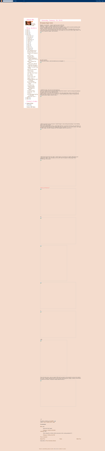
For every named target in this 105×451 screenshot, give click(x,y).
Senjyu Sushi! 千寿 (31, 76)
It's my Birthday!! (30, 81)
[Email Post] (55, 421)
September (29, 39)
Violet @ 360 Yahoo (31, 107)
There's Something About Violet (24, 2)
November (29, 37)
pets (51, 422)
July (28, 42)
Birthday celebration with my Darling (32, 80)
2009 (27, 97)
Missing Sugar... (30, 55)
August (28, 40)
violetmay (42, 431)
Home (61, 438)
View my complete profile (33, 24)
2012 (27, 32)
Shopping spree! (30, 56)
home (45, 422)
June (28, 43)
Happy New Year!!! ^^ (31, 96)
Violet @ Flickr (30, 103)
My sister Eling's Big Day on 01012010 (32, 95)
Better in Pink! (62, 448)
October (29, 38)
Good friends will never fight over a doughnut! (32, 65)
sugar (53, 422)
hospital (48, 422)
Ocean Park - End (31, 91)
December (29, 35)
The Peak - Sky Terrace (32, 72)
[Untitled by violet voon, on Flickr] (58, 58)
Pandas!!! (29, 93)
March (28, 46)
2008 (27, 98)
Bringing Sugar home (31, 51)
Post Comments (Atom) (51, 440)
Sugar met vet (30, 70)
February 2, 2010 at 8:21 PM (49, 435)
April (28, 45)
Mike (41, 426)
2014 (27, 29)
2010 (27, 34)
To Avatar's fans (30, 84)
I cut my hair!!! (30, 71)
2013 (27, 31)
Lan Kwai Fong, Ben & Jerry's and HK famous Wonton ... (32, 59)
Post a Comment (43, 437)
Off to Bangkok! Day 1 (32, 50)
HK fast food (30, 75)
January (29, 49)
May (28, 44)
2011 (27, 33)
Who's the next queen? (32, 69)
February (29, 48)
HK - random (30, 74)
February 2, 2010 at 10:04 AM (49, 430)
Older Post (78, 438)
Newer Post (42, 438)
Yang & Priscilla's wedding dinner (31, 87)
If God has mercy (31, 90)
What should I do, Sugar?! (31, 89)
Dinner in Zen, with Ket (32, 63)
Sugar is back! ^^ (31, 78)
